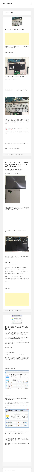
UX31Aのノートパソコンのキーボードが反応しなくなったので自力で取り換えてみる (16, 164)
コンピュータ (13, 154)
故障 (16, 154)
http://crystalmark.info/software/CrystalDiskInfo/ (16, 354)
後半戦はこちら (7, 288)
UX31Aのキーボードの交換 (15, 29)
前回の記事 (7, 46)
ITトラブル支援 (7, 3)
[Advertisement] (17, 39)
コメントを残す (21, 154)
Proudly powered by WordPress (10, 470)
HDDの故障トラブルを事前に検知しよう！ (16, 328)
